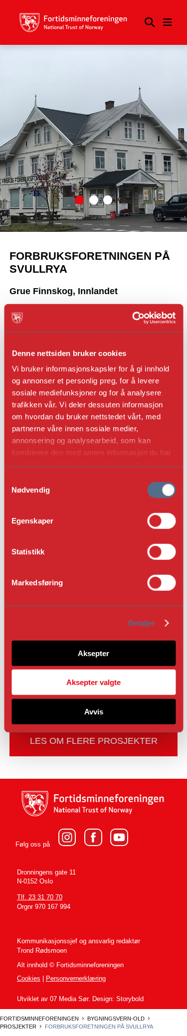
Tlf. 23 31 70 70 (39, 897)
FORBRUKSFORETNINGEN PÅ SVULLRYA (99, 1027)
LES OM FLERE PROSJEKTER (94, 741)
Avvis (93, 711)
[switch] (161, 520)
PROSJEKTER (18, 1027)
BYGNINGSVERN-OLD (116, 1019)
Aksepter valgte (93, 682)
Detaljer (142, 623)
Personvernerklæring (76, 978)
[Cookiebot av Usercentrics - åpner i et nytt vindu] (133, 318)
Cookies (28, 978)
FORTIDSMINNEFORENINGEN (39, 1019)
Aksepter (93, 653)
